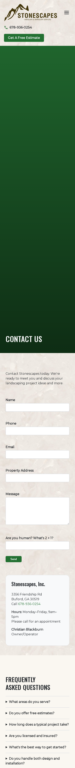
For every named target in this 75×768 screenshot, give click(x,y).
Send (13, 559)
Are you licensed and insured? (33, 736)
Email (10, 447)
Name (10, 400)
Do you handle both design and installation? (33, 761)
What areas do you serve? (29, 702)
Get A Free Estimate (24, 38)
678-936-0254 (29, 604)
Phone (11, 423)
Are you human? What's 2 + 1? (29, 538)
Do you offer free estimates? (31, 713)
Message (12, 494)
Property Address (20, 470)
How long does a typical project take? (39, 724)
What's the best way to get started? (37, 747)
